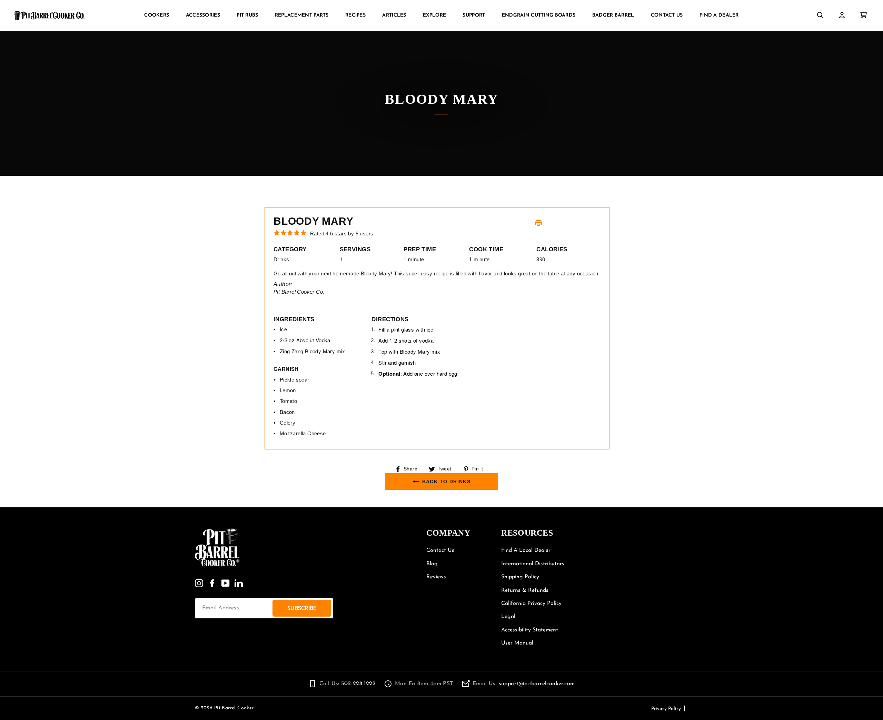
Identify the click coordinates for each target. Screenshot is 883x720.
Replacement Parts (302, 15)
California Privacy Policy (531, 603)
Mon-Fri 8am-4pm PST (424, 684)
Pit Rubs (247, 15)
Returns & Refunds (524, 590)
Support (474, 15)
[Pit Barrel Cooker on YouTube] (225, 583)
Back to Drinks (446, 481)
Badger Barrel (613, 15)
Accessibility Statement (529, 630)
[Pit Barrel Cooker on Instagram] (199, 583)
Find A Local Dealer (525, 550)
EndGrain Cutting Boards (538, 15)
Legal (508, 616)
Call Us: (347, 684)
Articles (394, 15)
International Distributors (532, 564)
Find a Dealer (719, 15)
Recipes (355, 15)
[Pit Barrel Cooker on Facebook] (212, 583)
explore (434, 15)
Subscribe (301, 608)
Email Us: (524, 684)
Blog (432, 564)
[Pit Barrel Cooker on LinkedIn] (239, 583)
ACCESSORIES (203, 15)
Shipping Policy (520, 577)
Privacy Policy (666, 708)
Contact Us (667, 15)
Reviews (436, 577)
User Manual (517, 643)
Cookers (156, 15)
